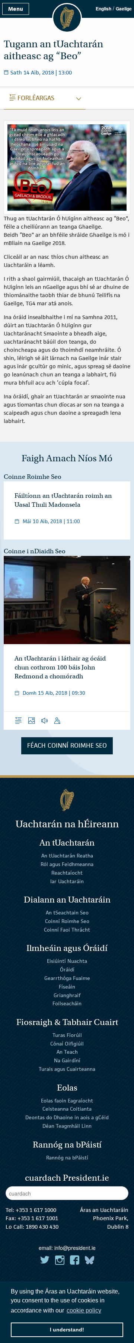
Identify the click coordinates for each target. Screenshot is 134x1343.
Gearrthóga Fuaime (67, 978)
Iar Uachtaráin (67, 881)
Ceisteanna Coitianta (67, 1108)
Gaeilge (124, 8)
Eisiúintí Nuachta (67, 961)
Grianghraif (67, 995)
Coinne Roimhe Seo (32, 477)
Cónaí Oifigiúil (67, 1043)
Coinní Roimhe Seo (67, 921)
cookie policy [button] (84, 1310)
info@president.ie (75, 1247)
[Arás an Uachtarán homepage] (67, 800)
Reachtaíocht (67, 872)
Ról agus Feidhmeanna (67, 864)
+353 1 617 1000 (36, 1209)
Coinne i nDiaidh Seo (35, 551)
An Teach (67, 1051)
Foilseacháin (67, 1003)
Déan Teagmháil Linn (67, 1126)
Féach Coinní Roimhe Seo (67, 745)
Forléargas (32, 98)
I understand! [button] (67, 1330)
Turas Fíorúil (67, 1035)
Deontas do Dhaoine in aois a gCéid (67, 1117)
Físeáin (67, 986)
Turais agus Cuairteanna (67, 1069)
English (103, 8)
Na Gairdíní (67, 1060)
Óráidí (67, 969)
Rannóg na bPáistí (67, 1157)
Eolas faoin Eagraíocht (67, 1100)
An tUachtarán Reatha (67, 855)
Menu (15, 8)
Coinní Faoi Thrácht (67, 929)
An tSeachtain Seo (67, 912)
